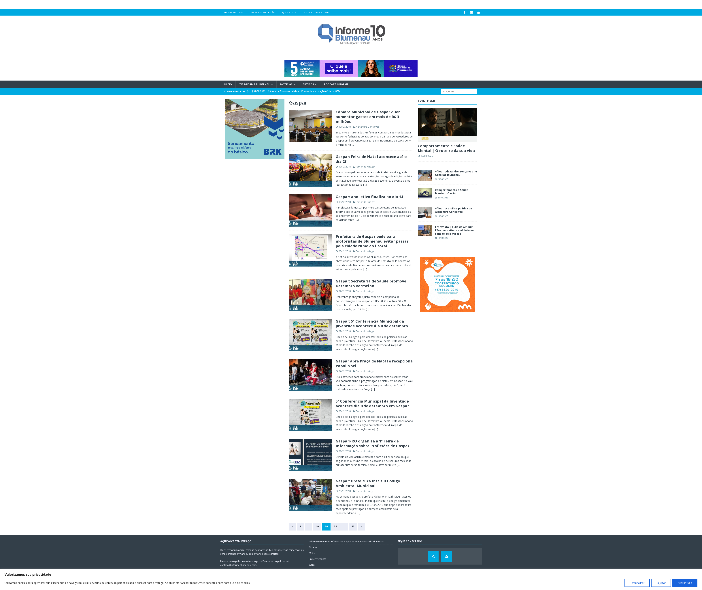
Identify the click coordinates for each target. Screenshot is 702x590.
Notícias (286, 84)
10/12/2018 (345, 202)
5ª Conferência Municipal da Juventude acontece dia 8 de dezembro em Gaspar (372, 403)
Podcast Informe (336, 84)
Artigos (308, 84)
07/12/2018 (345, 291)
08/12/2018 (345, 251)
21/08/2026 (443, 197)
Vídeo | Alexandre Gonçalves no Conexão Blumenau (456, 173)
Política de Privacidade (316, 12)
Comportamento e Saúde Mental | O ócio (451, 191)
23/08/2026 (443, 179)
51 (335, 526)
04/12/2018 (345, 371)
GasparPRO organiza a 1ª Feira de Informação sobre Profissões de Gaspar (373, 443)
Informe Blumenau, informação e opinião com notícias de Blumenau (346, 541)
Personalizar (637, 583)
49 (317, 526)
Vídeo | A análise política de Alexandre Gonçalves (453, 210)
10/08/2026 (443, 238)
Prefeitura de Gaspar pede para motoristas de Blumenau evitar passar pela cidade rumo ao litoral (372, 241)
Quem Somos (289, 12)
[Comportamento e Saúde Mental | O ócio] (425, 193)
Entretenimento (317, 559)
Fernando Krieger (365, 166)
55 (353, 526)
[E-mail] (471, 12)
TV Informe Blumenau (254, 84)
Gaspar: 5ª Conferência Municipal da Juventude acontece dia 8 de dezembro (372, 323)
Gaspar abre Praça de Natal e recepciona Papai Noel (374, 363)
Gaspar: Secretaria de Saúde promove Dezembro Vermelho (371, 283)
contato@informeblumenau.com (238, 565)
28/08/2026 (427, 155)
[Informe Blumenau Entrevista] (446, 556)
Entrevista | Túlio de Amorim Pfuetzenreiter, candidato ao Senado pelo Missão (454, 230)
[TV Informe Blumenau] (433, 556)
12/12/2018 (345, 126)
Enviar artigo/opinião (263, 12)
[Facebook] (464, 12)
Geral (312, 564)
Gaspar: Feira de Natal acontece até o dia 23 (371, 159)
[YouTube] (478, 12)
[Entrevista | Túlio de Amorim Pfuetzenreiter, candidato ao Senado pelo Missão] (425, 230)
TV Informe (426, 101)
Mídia (312, 553)
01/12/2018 (345, 451)
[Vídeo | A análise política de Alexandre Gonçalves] (425, 212)
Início (228, 84)
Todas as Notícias (233, 12)
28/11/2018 (345, 491)
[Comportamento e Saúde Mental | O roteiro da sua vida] (447, 125)
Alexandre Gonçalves (368, 126)
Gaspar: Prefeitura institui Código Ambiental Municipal (368, 483)
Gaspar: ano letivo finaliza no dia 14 (369, 196)
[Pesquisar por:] (459, 91)
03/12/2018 (345, 411)
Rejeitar (661, 583)
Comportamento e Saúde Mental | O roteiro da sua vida (446, 148)
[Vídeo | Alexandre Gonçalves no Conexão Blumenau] (425, 175)
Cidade (313, 547)
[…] (353, 144)
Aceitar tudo (685, 583)
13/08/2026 (443, 216)
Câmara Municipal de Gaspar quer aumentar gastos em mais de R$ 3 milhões (368, 116)
